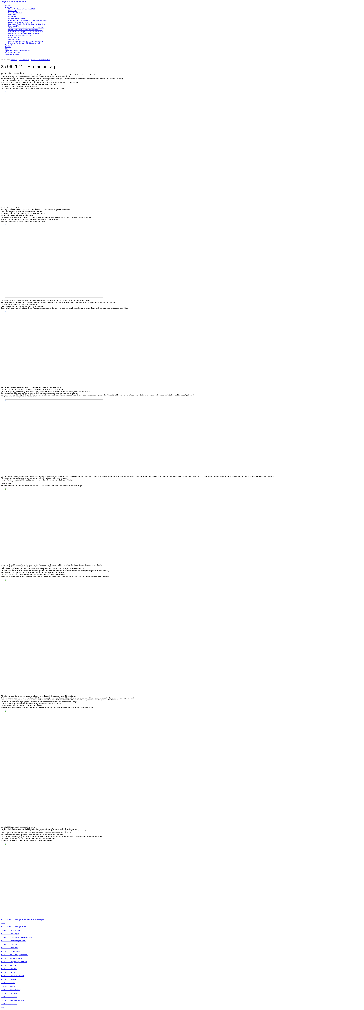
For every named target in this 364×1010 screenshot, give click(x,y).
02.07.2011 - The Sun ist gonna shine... (14, 955)
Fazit (2, 1007)
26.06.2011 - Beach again (10, 934)
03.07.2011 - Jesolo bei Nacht (11, 958)
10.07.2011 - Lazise (8, 983)
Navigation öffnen (7, 2)
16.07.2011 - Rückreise (9, 1004)
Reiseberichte (24, 60)
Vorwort (3, 923)
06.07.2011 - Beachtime (9, 969)
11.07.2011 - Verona (8, 986)
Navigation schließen (21, 2)
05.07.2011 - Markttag (8, 965)
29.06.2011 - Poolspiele (9, 944)
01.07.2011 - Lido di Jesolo (10, 951)
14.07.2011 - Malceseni (9, 997)
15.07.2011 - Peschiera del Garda (12, 1000)
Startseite (14, 60)
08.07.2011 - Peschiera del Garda (12, 976)
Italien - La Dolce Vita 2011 (40, 60)
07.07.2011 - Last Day (8, 972)
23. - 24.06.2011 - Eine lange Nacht (13, 927)
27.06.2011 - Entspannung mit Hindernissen (16, 937)
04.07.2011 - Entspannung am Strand (14, 962)
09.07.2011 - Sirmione (8, 979)
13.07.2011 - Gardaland (9, 993)
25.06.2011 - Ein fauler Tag (10, 930)
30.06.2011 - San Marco (9, 948)
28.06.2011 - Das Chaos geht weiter (13, 941)
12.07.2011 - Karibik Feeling (10, 990)
